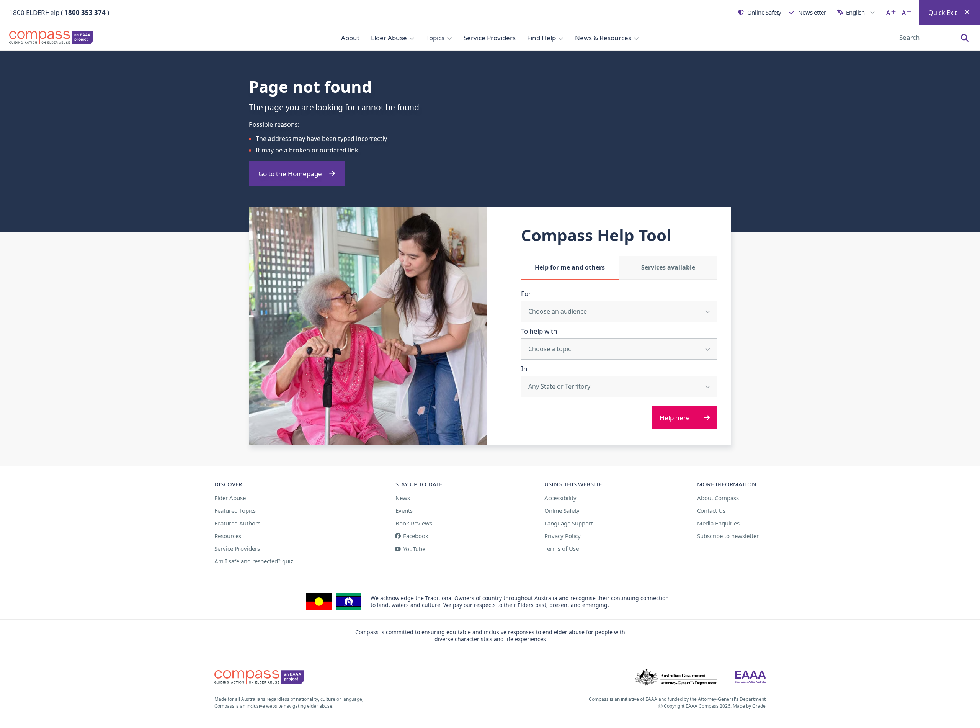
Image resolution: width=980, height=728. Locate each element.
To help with (539, 331)
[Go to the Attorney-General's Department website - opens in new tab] (676, 677)
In (524, 368)
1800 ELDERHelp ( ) (59, 12)
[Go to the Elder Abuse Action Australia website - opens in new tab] (750, 677)
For (526, 293)
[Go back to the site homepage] (53, 38)
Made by (749, 706)
